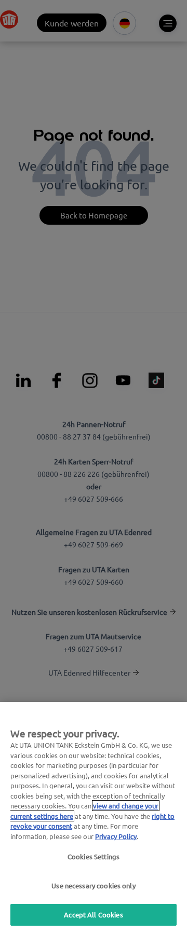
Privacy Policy (116, 836)
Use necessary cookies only (93, 885)
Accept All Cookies (93, 914)
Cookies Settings (93, 856)
